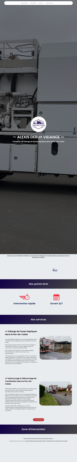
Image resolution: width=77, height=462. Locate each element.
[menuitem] (24, 3)
